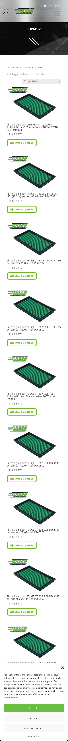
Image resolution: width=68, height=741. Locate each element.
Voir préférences (34, 728)
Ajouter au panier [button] (22, 142)
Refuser (34, 718)
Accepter (34, 708)
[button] (62, 668)
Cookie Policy (32, 736)
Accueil (10, 67)
